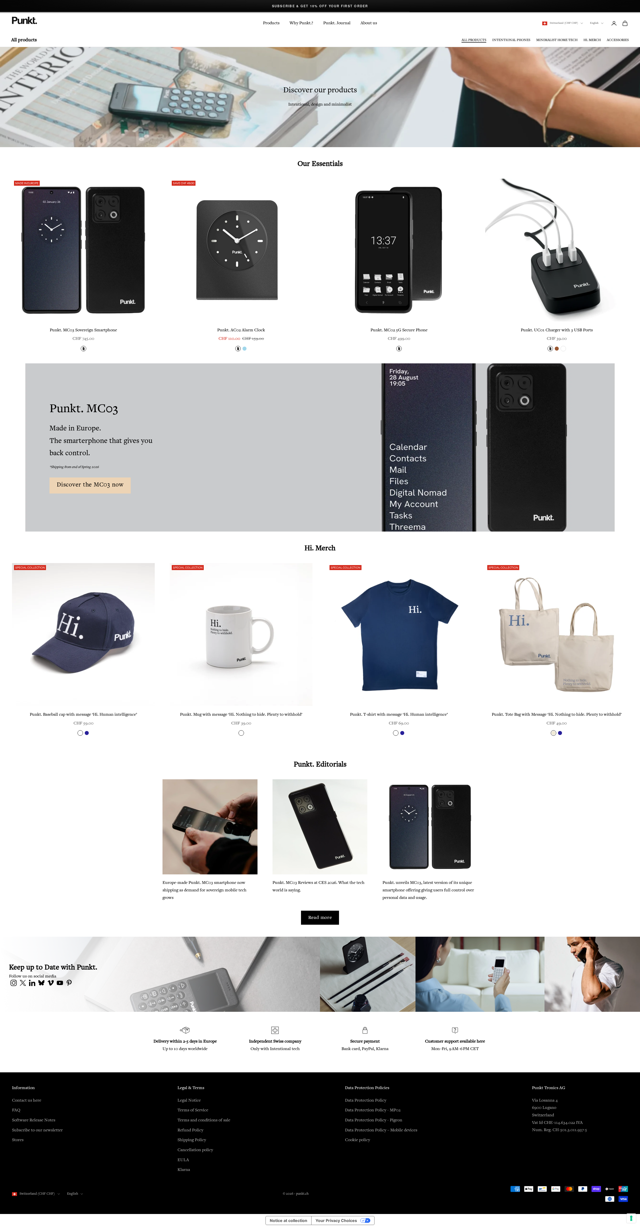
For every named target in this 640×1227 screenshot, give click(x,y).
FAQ (16, 1110)
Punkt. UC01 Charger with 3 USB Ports (557, 330)
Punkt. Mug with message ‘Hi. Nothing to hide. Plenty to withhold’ (241, 714)
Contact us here (26, 1100)
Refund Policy (190, 1130)
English (594, 23)
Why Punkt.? (301, 23)
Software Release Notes (33, 1120)
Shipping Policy (192, 1140)
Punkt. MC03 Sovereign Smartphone (83, 330)
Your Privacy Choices (336, 1220)
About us (368, 23)
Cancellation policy (195, 1150)
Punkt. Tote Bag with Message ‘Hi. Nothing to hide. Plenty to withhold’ (557, 714)
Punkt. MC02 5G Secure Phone (399, 330)
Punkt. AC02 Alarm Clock (241, 330)
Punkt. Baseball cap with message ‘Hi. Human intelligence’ (83, 714)
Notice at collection (288, 1220)
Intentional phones (511, 40)
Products (271, 23)
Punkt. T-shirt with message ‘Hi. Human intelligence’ (399, 714)
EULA (183, 1160)
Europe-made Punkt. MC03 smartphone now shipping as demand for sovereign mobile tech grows (204, 890)
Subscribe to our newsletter (37, 1130)
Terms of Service (193, 1110)
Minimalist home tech (557, 40)
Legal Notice (189, 1100)
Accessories (618, 40)
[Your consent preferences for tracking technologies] (631, 1218)
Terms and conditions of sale (204, 1120)
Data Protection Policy (365, 1100)
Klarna (184, 1170)
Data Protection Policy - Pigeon (373, 1120)
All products (474, 40)
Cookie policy (357, 1140)
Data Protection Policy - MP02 (372, 1110)
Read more (320, 917)
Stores (18, 1140)
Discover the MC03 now (90, 485)
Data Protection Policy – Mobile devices (381, 1130)
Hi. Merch (592, 40)
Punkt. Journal (336, 23)
